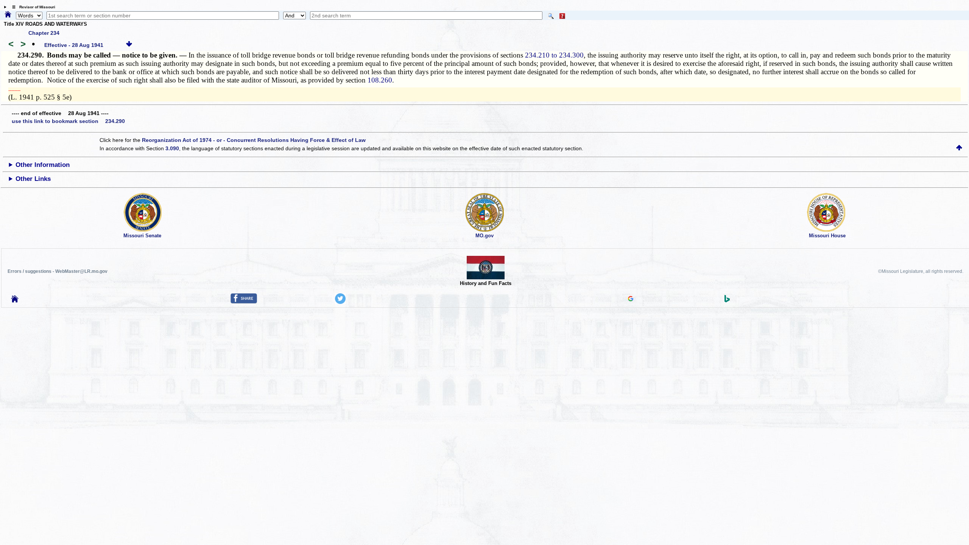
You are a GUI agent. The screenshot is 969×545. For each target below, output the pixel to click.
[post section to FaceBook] (244, 302)
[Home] (8, 15)
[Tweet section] (340, 302)
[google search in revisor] (630, 299)
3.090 (172, 148)
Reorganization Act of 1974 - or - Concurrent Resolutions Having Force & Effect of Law (254, 140)
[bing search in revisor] (727, 300)
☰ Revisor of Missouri (31, 7)
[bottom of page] (129, 45)
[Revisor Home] (15, 300)
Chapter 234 (43, 33)
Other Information (43, 164)
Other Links (33, 178)
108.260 (380, 80)
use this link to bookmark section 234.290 (68, 121)
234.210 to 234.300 (554, 55)
